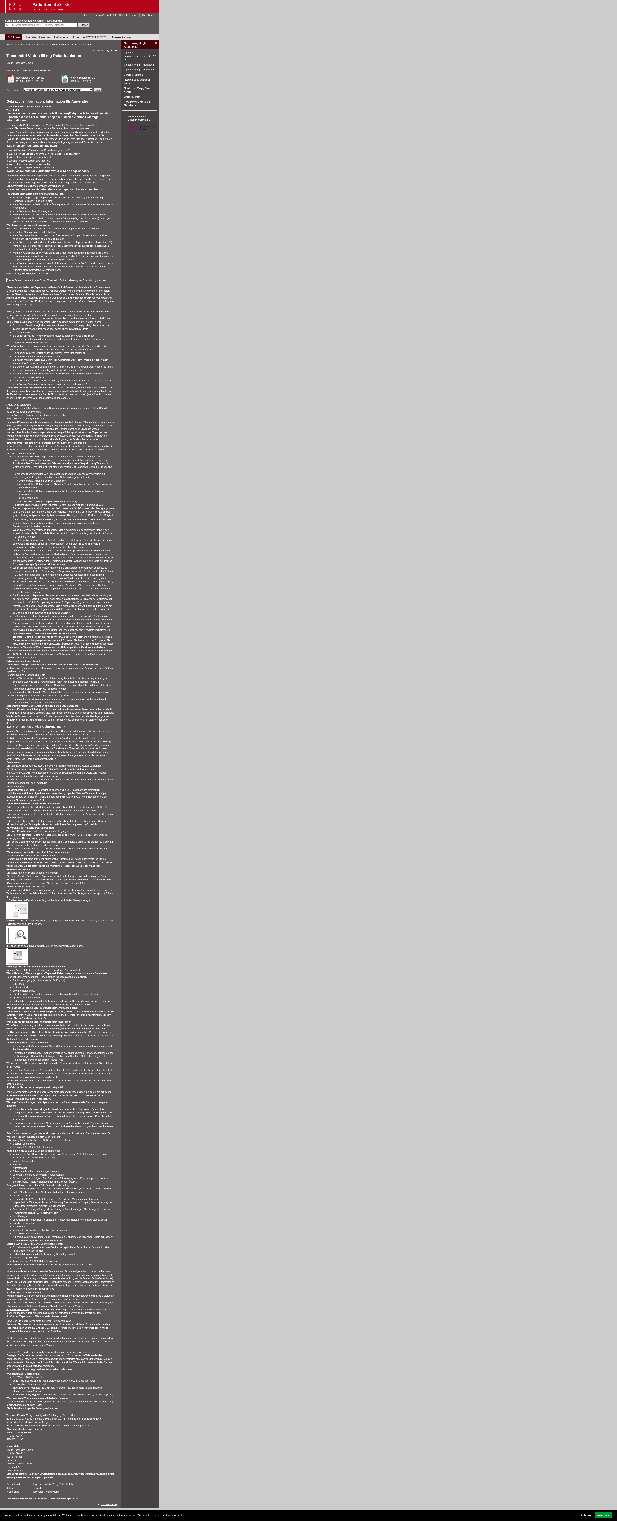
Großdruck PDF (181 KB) (29, 81)
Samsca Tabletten (133, 74)
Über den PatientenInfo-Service (46, 37)
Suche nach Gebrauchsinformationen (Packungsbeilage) (34, 20)
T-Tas (42, 44)
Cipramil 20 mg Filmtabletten (139, 69)
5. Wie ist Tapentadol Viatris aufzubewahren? (29, 164)
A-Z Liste (13, 37)
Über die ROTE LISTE (89, 37)
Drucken (113, 50)
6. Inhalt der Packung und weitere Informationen (31, 167)
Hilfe (143, 15)
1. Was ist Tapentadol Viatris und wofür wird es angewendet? (38, 150)
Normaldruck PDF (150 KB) (30, 77)
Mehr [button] (180, 1515)
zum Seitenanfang (109, 1504)
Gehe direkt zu (14, 90)
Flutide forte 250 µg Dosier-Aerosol (138, 90)
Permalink (99, 50)
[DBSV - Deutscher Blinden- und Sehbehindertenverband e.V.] (142, 132)
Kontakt (152, 15)
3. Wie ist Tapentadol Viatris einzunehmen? (28, 157)
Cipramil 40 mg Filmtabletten (139, 64)
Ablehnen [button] (586, 1515)
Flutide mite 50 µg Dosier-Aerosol (137, 81)
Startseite (85, 15)
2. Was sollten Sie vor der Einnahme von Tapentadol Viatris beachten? (43, 153)
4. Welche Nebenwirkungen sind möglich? (28, 160)
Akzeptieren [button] (603, 1515)
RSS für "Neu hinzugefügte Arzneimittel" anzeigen (156, 43)
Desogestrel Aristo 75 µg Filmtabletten (137, 104)
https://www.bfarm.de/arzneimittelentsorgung (29, 1365)
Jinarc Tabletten (132, 96)
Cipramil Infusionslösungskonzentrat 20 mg (140, 56)
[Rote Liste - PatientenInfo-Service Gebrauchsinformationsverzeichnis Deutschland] (39, 11)
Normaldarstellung (128, 15)
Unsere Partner (121, 37)
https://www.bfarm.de (17, 1309)
